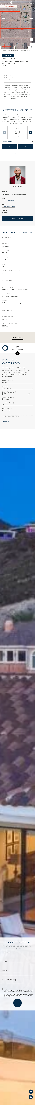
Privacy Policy (8, 996)
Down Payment (8, 392)
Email (4, 971)
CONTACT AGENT (17, 218)
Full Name (6, 952)
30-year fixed (7, 388)
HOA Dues (6, 408)
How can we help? (9, 980)
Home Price (6, 380)
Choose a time (7, 141)
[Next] (30, 132)
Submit (17, 1003)
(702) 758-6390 (8, 200)
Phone (4, 961)
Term (4, 386)
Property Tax (7, 397)
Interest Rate (7, 403)
